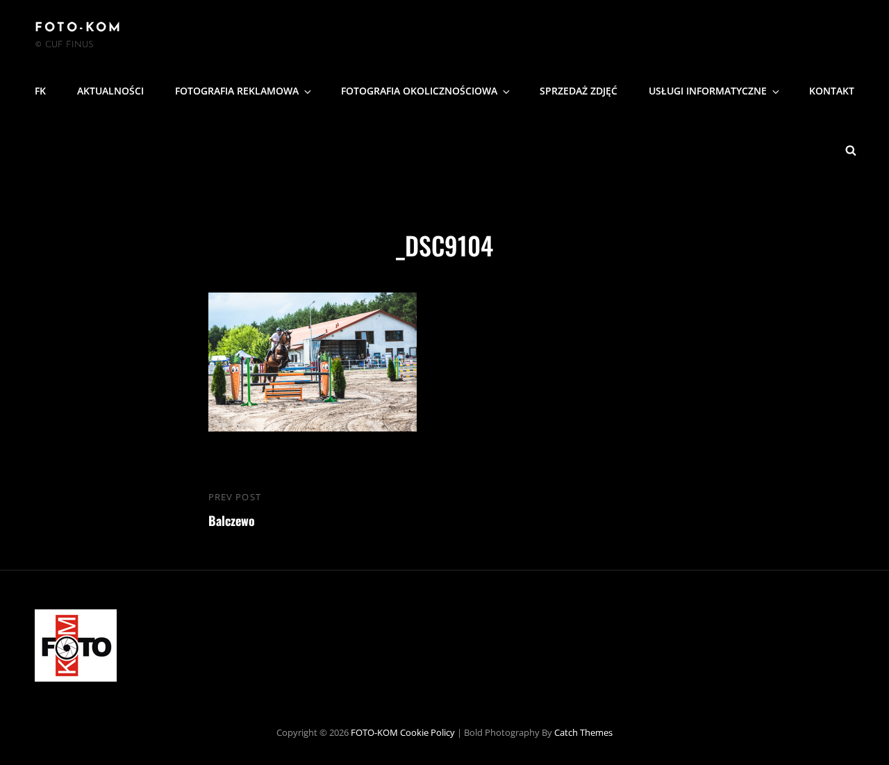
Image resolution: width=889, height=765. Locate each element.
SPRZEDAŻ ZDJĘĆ (578, 90)
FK (40, 90)
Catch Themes (583, 732)
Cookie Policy (427, 732)
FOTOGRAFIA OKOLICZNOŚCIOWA (419, 90)
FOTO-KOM (78, 28)
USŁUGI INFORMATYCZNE (708, 90)
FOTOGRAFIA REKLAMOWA (237, 90)
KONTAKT (831, 90)
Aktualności (110, 90)
